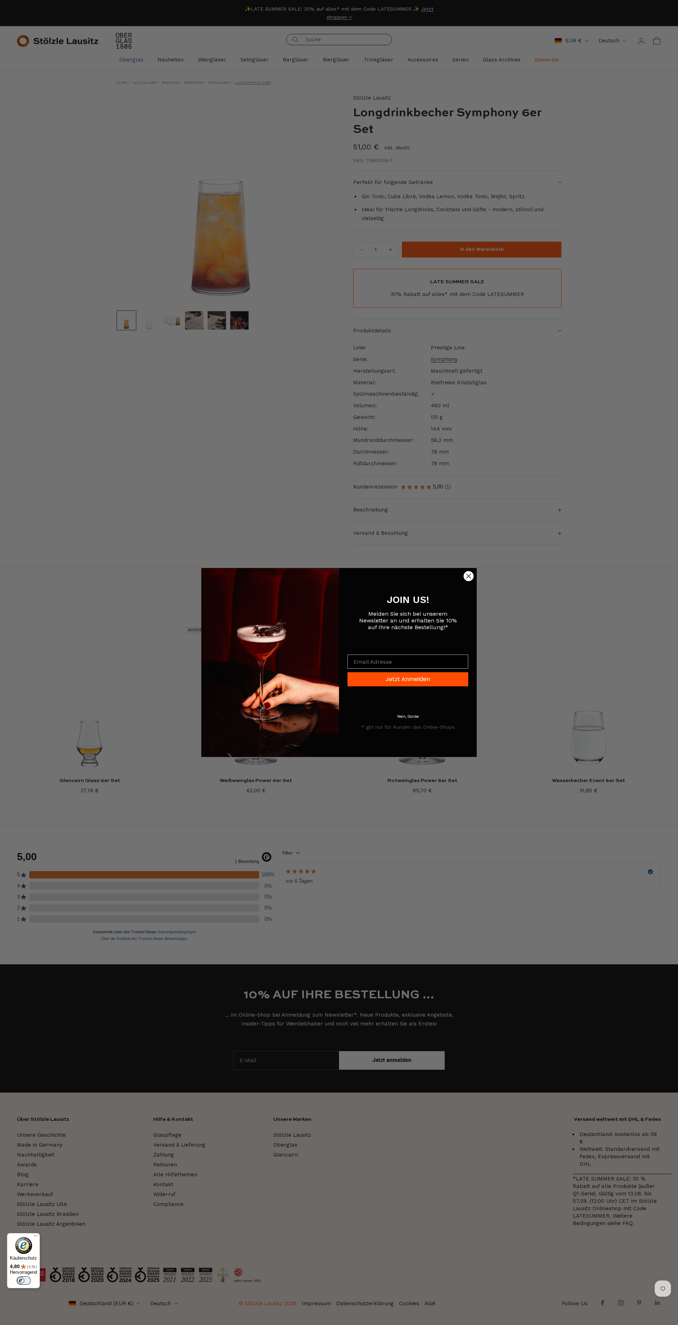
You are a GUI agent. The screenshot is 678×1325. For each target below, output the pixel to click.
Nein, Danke (408, 716)
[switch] (24, 1280)
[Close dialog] (468, 576)
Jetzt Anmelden (408, 679)
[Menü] (35, 1237)
